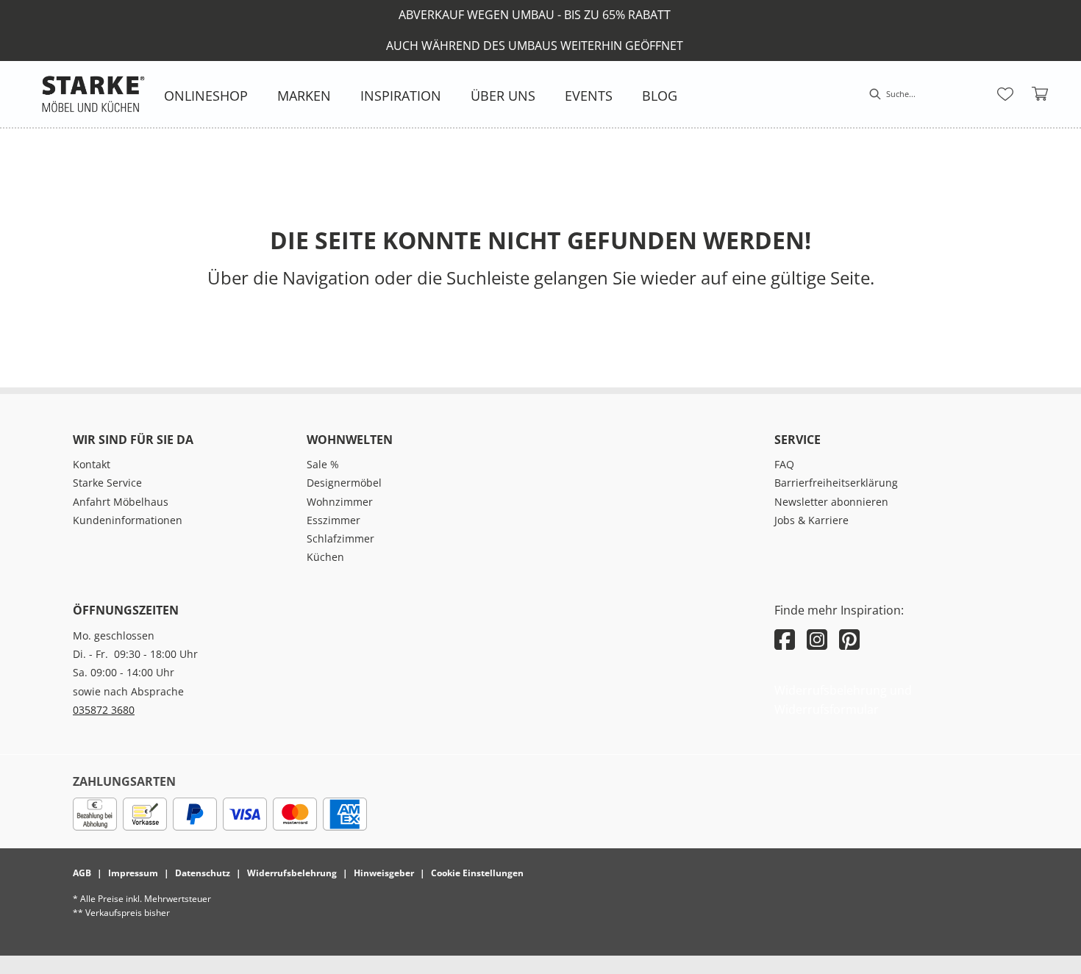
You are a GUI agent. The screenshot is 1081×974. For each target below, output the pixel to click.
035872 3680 (104, 710)
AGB (82, 873)
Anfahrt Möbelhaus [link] (120, 502)
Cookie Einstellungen (477, 873)
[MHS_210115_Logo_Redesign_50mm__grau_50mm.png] (93, 94)
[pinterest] (849, 639)
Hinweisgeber (384, 873)
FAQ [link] (784, 464)
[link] (206, 95)
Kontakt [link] (91, 464)
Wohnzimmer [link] (340, 502)
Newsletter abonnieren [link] (831, 502)
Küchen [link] (325, 557)
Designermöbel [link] (344, 483)
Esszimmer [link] (333, 520)
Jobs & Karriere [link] (811, 520)
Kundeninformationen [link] (127, 520)
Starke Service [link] (107, 483)
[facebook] (784, 639)
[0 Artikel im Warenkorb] (1040, 94)
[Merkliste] (1005, 94)
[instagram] (817, 639)
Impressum (133, 873)
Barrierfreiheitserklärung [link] (836, 483)
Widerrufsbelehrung (292, 873)
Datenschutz (202, 873)
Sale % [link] (323, 464)
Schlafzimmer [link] (340, 538)
